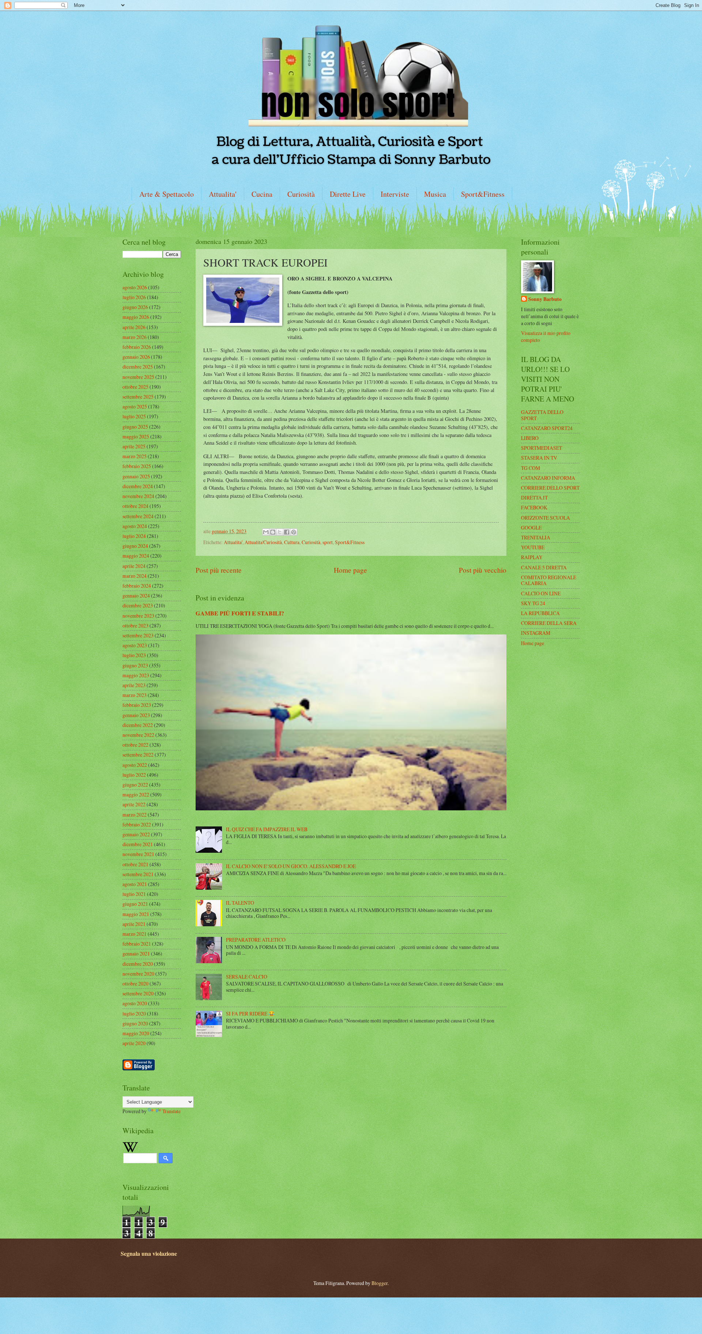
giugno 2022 (135, 784)
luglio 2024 (134, 535)
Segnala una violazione (149, 1253)
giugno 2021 (135, 903)
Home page (350, 569)
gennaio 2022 (136, 834)
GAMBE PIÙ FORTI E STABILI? (240, 613)
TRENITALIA (535, 537)
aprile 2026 (134, 327)
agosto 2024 (134, 526)
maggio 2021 (135, 914)
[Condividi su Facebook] (286, 532)
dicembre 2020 (137, 963)
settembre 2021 (138, 874)
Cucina (262, 194)
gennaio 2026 (136, 356)
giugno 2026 (135, 307)
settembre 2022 (138, 754)
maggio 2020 (135, 1033)
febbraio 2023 (136, 704)
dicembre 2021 (137, 844)
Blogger (379, 1283)
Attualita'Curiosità (263, 542)
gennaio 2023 (136, 715)
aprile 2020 (134, 1043)
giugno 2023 (135, 665)
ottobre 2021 (135, 864)
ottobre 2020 (135, 983)
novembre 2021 (138, 854)
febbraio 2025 (136, 466)
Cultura (291, 542)
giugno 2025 (135, 426)
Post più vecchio (482, 569)
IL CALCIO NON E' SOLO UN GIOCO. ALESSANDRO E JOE (291, 866)
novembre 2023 (138, 615)
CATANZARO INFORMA (548, 477)
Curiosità (301, 194)
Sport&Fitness (483, 194)
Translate (171, 1111)
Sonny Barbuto (545, 299)
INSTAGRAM (535, 632)
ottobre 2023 (135, 625)
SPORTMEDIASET (541, 447)
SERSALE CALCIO (246, 976)
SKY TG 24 (533, 603)
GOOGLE (531, 527)
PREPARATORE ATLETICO (256, 939)
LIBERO (530, 437)
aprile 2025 (134, 446)
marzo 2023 (134, 695)
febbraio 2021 (136, 943)
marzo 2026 (134, 337)
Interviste (395, 194)
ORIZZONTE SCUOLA (545, 517)
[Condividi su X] (279, 532)
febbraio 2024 (136, 585)
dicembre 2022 (137, 724)
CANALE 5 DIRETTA (544, 567)
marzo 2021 (134, 933)
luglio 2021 (134, 893)
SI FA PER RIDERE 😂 (250, 1013)
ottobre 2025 (135, 386)
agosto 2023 (134, 645)
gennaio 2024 (136, 595)
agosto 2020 (134, 1003)
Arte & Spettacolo (166, 194)
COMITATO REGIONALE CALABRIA (548, 580)
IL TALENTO (240, 902)
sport (327, 542)
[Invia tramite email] (265, 532)
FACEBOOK (534, 507)
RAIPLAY (532, 557)
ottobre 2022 (135, 744)
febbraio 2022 (136, 824)
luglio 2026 (134, 297)
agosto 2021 (134, 884)
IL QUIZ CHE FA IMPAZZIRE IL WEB (266, 829)
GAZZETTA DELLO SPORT (542, 415)
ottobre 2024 (135, 505)
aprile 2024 (134, 565)
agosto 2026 (134, 287)
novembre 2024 (138, 496)
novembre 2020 (138, 973)
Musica (435, 194)
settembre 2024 (138, 516)
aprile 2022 (134, 804)
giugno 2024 (135, 545)
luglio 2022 (134, 774)
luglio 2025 (134, 416)
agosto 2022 (134, 764)
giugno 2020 (135, 1023)
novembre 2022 (138, 734)
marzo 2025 (134, 456)
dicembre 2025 (137, 366)
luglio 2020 (134, 1013)
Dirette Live (348, 194)
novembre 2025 (138, 376)
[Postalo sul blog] (272, 532)
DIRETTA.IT (534, 497)
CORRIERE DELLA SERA (549, 622)
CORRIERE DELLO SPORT (550, 487)
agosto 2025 (134, 406)
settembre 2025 (138, 396)
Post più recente (219, 569)
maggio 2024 (135, 555)
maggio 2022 (135, 794)
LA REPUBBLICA (540, 613)
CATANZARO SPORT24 (547, 428)
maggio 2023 (135, 675)
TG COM (530, 467)
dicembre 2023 (137, 605)
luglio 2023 (134, 655)
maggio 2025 (135, 436)
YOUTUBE (532, 547)
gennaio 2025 (136, 476)
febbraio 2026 (136, 346)
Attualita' (223, 194)
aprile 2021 (134, 923)
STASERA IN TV (539, 457)
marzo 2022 (134, 814)
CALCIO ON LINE (541, 593)
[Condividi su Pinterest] (293, 532)
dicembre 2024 (137, 486)
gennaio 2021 (136, 953)
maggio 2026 (135, 316)
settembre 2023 (138, 635)
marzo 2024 (134, 575)
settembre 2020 (138, 993)
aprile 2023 (134, 685)
